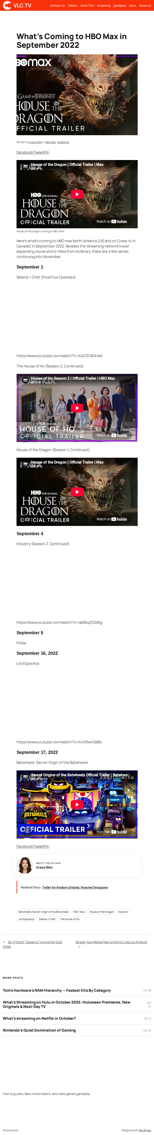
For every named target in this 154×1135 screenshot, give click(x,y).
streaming (63, 142)
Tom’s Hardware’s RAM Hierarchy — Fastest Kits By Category (57, 990)
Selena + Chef (47, 919)
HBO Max (50, 142)
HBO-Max (79, 911)
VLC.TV (22, 5)
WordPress (145, 1130)
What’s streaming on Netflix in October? (39, 1018)
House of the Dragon (102, 911)
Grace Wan (35, 142)
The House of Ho (70, 919)
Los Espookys (26, 919)
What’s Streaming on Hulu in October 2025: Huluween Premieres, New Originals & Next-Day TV (66, 1004)
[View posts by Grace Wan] (25, 865)
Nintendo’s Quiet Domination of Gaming (39, 1030)
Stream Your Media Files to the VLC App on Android (111, 942)
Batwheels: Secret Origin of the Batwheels (44, 911)
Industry (123, 911)
